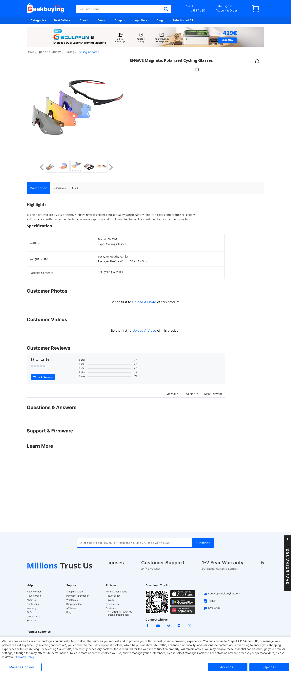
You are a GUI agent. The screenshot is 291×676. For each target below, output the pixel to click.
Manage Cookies (21, 667)
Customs (111, 608)
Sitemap (31, 620)
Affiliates (71, 608)
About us (31, 600)
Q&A (75, 188)
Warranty (32, 608)
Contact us (33, 604)
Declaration (112, 604)
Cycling (69, 51)
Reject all (269, 667)
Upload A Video (144, 330)
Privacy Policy (25, 657)
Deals (101, 20)
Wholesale (72, 600)
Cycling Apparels (88, 52)
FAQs (29, 612)
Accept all (227, 667)
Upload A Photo (144, 302)
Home (30, 52)
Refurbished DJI (183, 20)
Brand (84, 20)
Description (38, 188)
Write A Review (43, 377)
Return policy (113, 595)
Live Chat (214, 607)
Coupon (120, 20)
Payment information (77, 595)
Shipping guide (74, 591)
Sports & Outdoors (49, 51)
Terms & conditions (116, 591)
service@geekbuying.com (224, 593)
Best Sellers (62, 20)
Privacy (110, 600)
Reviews (59, 188)
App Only (141, 20)
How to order (34, 591)
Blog (160, 20)
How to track (34, 595)
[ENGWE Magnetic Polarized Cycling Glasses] (51, 167)
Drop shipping (74, 604)
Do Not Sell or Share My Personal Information (119, 613)
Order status (33, 616)
